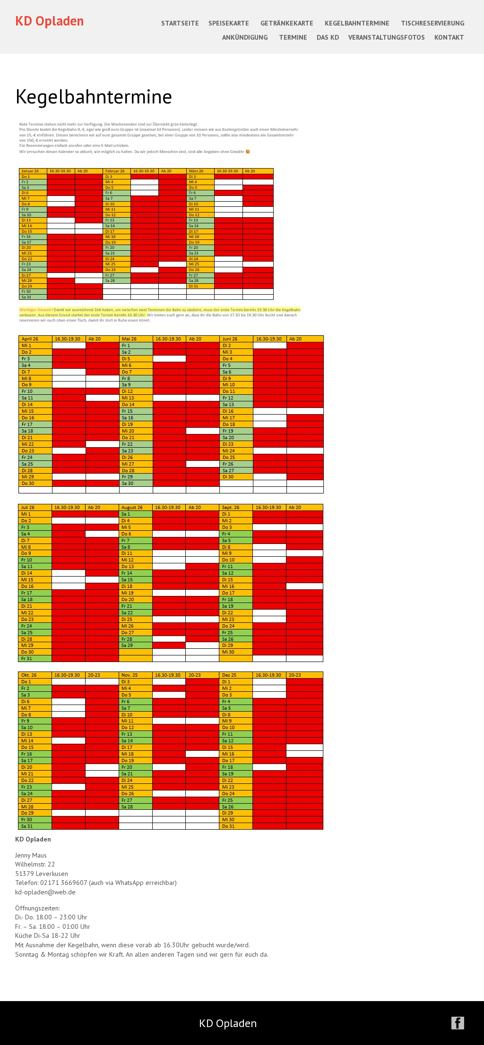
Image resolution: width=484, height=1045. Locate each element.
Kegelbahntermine (357, 23)
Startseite (180, 23)
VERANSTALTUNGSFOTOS (386, 37)
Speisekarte (228, 23)
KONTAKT (449, 37)
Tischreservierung (432, 23)
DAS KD (328, 37)
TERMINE (293, 37)
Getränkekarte (286, 23)
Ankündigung (245, 37)
